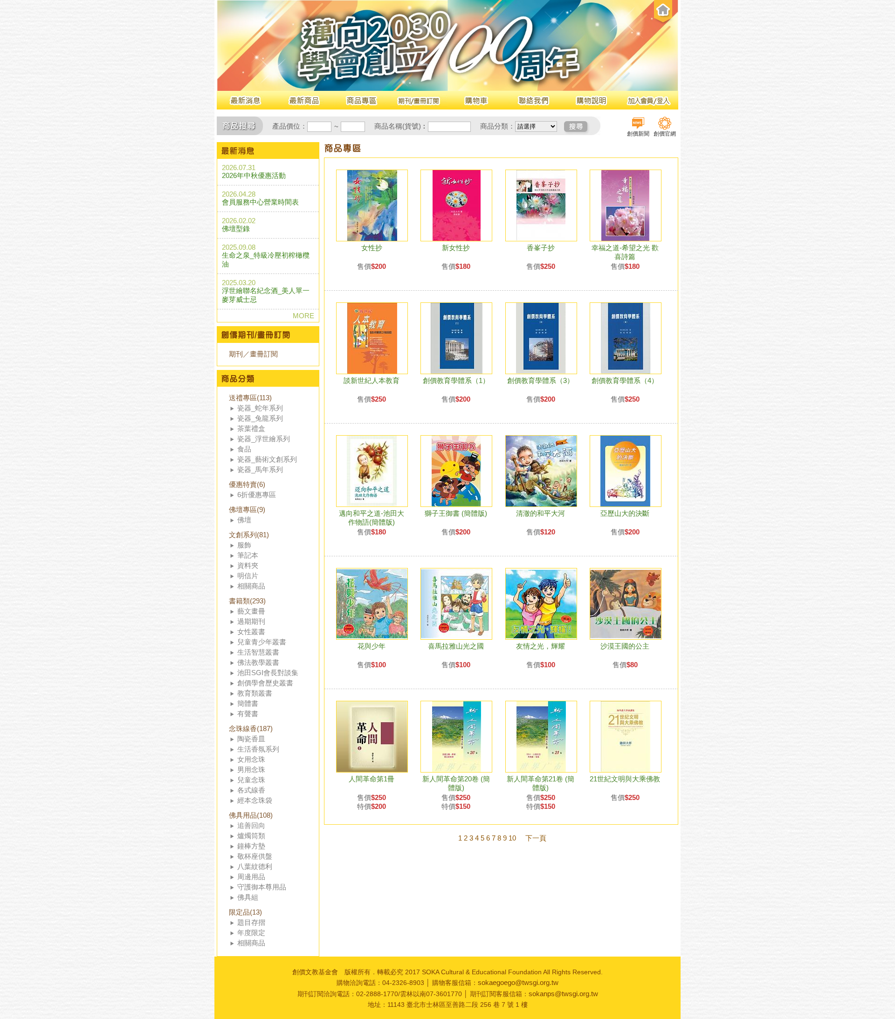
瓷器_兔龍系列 (260, 418)
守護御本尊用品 (261, 887)
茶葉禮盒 (251, 428)
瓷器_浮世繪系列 (263, 439)
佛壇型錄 (236, 229)
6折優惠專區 (256, 495)
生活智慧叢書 (258, 652)
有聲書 (247, 714)
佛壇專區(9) (247, 509)
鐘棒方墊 (251, 846)
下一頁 (535, 838)
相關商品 (251, 586)
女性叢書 (251, 632)
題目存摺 (251, 922)
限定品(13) (245, 912)
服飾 (244, 545)
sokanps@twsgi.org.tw (563, 994)
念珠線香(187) (251, 728)
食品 (244, 449)
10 (512, 838)
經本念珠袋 (254, 800)
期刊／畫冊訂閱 (253, 354)
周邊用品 (251, 877)
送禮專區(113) (250, 398)
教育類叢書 (254, 693)
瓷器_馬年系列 (260, 469)
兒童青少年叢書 (261, 642)
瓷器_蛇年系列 (260, 408)
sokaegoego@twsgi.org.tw (518, 982)
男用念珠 (251, 769)
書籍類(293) (247, 601)
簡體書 (247, 703)
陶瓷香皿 (251, 739)
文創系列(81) (249, 535)
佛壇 (244, 520)
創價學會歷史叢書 (265, 683)
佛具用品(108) (251, 815)
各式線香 (251, 790)
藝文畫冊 (251, 611)
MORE (303, 316)
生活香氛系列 (258, 749)
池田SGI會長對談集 (267, 673)
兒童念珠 (251, 780)
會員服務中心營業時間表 (260, 202)
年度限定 (251, 933)
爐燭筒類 (251, 836)
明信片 (247, 576)
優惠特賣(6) (247, 484)
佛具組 (247, 897)
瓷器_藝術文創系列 (267, 459)
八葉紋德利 (254, 866)
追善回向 (251, 825)
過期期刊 (251, 621)
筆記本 (247, 555)
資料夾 (247, 565)
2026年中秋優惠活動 (254, 175)
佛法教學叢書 (258, 662)
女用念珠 (251, 759)
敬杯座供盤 (254, 856)
